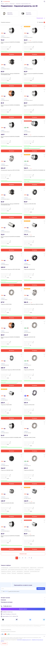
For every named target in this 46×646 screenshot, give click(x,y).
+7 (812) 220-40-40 (7, 606)
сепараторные (4, 567)
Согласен (4, 643)
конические (40, 567)
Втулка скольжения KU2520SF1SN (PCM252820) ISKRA (33, 74)
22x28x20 (26, 230)
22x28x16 (2, 398)
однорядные (20, 571)
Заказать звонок (23, 609)
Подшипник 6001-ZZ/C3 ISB (29, 337)
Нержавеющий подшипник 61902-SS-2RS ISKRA (11, 369)
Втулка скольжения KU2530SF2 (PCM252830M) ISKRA (10, 106)
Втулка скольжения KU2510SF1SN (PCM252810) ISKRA (10, 536)
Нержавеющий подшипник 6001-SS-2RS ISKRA (10, 269)
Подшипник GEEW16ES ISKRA (7, 470)
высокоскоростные (34, 571)
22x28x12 (25, 529)
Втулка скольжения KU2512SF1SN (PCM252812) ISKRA (33, 43)
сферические (33, 567)
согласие (6, 591)
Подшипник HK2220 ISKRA (29, 236)
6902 (26, 569)
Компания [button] (3, 599)
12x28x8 (2, 164)
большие (14, 573)
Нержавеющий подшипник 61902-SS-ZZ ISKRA (33, 304)
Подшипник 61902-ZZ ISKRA (29, 437)
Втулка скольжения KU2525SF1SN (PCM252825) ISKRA (10, 43)
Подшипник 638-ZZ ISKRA (6, 304)
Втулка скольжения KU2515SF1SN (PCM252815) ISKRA (10, 137)
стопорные (37, 569)
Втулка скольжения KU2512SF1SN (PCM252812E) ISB (34, 136)
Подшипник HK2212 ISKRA (29, 535)
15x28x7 (25, 197)
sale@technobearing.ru (8, 611)
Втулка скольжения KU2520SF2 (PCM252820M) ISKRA (10, 338)
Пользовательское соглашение (8, 631)
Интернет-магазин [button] (5, 597)
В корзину (11, 54)
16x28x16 (2, 464)
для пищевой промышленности (15, 569)
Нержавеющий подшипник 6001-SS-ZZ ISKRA (10, 170)
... (27, 557)
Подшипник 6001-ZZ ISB (29, 369)
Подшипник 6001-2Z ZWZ (29, 404)
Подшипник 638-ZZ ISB (28, 470)
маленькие (26, 571)
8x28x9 (2, 298)
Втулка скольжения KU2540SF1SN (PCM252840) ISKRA (10, 237)
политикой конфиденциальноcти (24, 639)
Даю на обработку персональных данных (11, 591)
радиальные (27, 573)
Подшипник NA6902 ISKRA (29, 503)
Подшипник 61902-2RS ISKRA (30, 203)
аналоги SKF (4, 569)
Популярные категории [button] (6, 602)
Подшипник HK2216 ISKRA (6, 404)
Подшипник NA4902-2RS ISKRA (7, 503)
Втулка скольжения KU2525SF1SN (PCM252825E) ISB (34, 170)
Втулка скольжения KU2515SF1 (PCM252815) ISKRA (11, 437)
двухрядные (20, 573)
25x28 (2, 67)
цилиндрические (25, 567)
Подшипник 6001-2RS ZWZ (29, 269)
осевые (9, 573)
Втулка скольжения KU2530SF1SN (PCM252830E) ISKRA (34, 106)
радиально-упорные (6, 571)
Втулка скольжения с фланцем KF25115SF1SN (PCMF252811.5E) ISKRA (10, 204)
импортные (31, 569)
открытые (3, 573)
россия (13, 571)
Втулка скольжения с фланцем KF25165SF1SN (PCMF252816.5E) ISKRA (10, 74)
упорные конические (14, 567)
